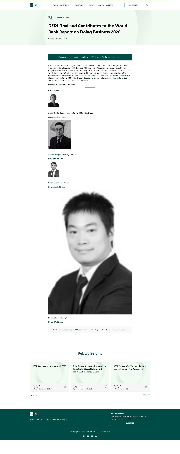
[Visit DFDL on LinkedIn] (83, 436)
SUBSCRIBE (130, 423)
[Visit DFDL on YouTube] (96, 436)
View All (146, 394)
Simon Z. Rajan (118, 78)
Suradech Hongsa (90, 78)
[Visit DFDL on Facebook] (88, 436)
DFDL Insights (96, 57)
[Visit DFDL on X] (92, 436)
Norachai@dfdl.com (55, 322)
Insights (100, 5)
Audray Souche (124, 75)
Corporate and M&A (62, 17)
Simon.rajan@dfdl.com (56, 187)
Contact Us (133, 5)
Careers (109, 5)
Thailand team (119, 330)
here (53, 84)
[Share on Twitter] (58, 343)
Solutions (64, 5)
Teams (55, 5)
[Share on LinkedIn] (49, 343)
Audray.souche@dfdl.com (57, 117)
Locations (79, 5)
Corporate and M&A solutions (74, 330)
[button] (31, 395)
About (91, 5)
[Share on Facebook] (53, 343)
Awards (63, 419)
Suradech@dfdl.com (55, 158)
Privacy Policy (105, 432)
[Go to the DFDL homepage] (35, 5)
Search (147, 4)
